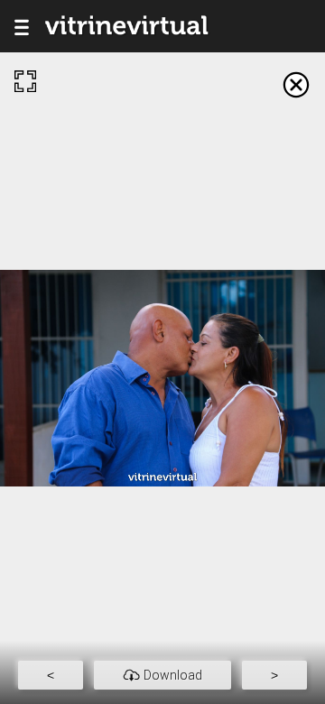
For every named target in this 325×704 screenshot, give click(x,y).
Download (173, 675)
